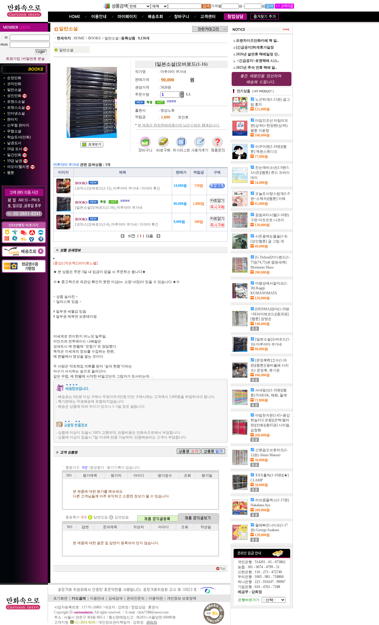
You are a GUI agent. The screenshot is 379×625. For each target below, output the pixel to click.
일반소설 (112, 38)
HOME (79, 38)
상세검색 (115, 598)
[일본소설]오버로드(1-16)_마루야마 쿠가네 (108, 207)
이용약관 (156, 598)
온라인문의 (135, 598)
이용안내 (97, 598)
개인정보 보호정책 (181, 598)
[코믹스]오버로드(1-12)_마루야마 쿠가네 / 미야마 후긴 (117, 188)
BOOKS (94, 38)
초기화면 (60, 598)
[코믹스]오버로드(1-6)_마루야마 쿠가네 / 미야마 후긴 (116, 224)
